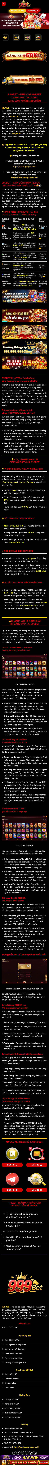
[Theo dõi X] (18, 1453)
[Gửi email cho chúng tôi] (22, 1453)
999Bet (5, 108)
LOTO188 (13, 1327)
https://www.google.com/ (24, 166)
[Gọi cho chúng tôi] (26, 1453)
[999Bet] (24, 4)
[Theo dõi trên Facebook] (14, 1453)
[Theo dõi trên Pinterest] (31, 1453)
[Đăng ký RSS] (35, 1453)
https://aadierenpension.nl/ (25, 1447)
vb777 (5, 1327)
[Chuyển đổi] (4, 1214)
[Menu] (4, 4)
